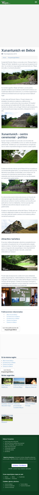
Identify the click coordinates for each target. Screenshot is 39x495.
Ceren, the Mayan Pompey (30, 404)
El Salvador (7, 478)
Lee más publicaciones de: (11, 329)
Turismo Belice (24, 484)
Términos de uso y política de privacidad (14, 443)
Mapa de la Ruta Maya (10, 446)
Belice (13, 477)
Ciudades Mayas (16, 468)
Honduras (14, 478)
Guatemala (22, 477)
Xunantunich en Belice (13, 316)
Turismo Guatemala (9, 485)
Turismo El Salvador (25, 485)
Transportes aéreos (9, 450)
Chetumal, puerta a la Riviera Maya (19, 386)
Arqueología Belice (13, 57)
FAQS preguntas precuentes (11, 441)
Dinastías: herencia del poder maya (7, 404)
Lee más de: (7, 371)
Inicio (4, 57)
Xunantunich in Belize (13, 318)
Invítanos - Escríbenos (19, 465)
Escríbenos (7, 451)
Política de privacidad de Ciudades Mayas (18, 405)
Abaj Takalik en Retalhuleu (6, 386)
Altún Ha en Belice (12, 314)
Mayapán (4, 422)
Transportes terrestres (10, 448)
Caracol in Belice (11, 322)
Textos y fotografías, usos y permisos (14, 445)
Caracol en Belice (12, 320)
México (6, 477)
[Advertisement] (19, 27)
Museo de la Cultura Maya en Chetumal (31, 386)
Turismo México (8, 484)
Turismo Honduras (9, 487)
